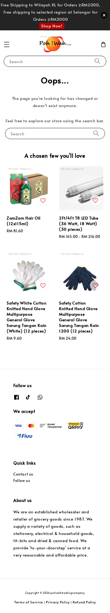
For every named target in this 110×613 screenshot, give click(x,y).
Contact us (23, 474)
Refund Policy (84, 602)
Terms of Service (28, 602)
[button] (7, 44)
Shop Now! (51, 26)
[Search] (97, 61)
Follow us (21, 480)
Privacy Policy (58, 602)
